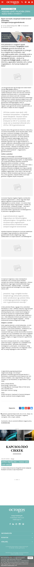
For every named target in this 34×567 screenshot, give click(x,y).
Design (13, 9)
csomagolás (4, 417)
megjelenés (25, 415)
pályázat (18, 417)
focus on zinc (23, 414)
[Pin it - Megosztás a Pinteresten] (29, 408)
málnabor (3, 415)
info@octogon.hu (17, 519)
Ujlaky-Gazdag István (12, 25)
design (28, 414)
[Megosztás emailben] (31, 408)
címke (9, 417)
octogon (13, 417)
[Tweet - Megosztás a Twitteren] (23, 408)
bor (32, 414)
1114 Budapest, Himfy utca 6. (17, 517)
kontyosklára (18, 415)
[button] (22, 2)
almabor (12, 415)
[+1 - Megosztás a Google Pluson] (26, 408)
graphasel (4, 414)
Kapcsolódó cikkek (17, 449)
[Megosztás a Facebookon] (20, 408)
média (8, 415)
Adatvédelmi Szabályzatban (8, 565)
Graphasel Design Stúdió (13, 414)
